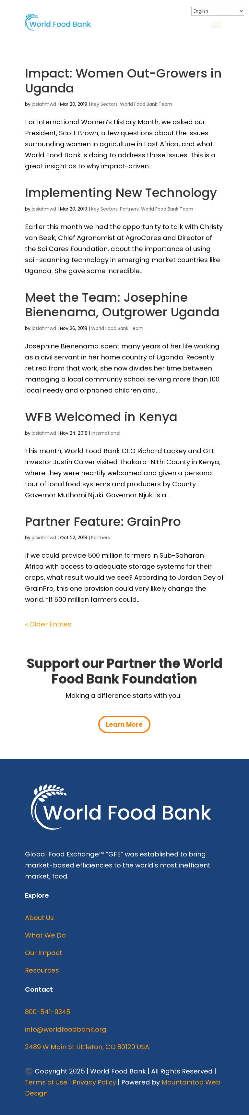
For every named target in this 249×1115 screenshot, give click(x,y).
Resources (42, 970)
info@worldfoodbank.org (65, 1029)
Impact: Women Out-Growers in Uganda (123, 81)
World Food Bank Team (146, 104)
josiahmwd (44, 104)
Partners (129, 209)
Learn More (124, 724)
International (105, 433)
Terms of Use (46, 1082)
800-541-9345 (47, 1011)
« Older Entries (48, 624)
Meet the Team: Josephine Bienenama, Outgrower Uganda (122, 305)
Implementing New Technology (121, 192)
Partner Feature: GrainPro (103, 521)
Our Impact (43, 952)
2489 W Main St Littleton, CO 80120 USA (87, 1046)
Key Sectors (104, 104)
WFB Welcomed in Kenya (101, 416)
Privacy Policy (94, 1082)
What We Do (45, 935)
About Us (39, 917)
